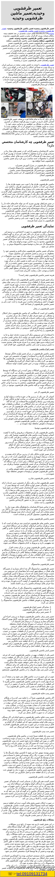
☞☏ (27, 873)
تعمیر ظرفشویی (47, 65)
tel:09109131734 (31, 873)
